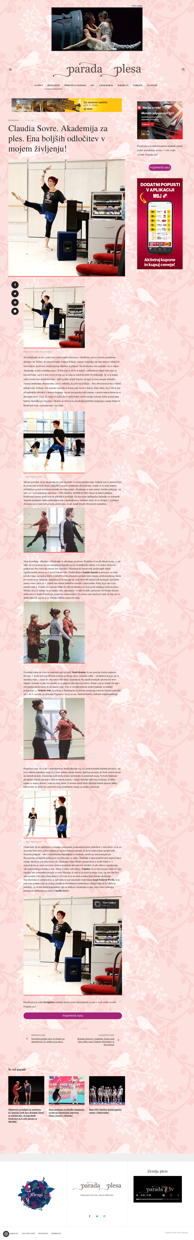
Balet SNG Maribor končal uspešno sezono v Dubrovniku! (105, 1111)
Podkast (137, 85)
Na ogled (152, 85)
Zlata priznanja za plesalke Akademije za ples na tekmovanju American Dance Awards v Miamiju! (66, 1112)
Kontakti (43, 1233)
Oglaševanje (28, 1233)
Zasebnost (13, 1233)
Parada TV (123, 85)
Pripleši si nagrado (75, 85)
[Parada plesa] (97, 69)
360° (93, 85)
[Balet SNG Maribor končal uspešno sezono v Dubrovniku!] (107, 1090)
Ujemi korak (106, 85)
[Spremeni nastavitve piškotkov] (6, 1234)
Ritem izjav (53, 85)
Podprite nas (73, 1015)
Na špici (38, 85)
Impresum (56, 1233)
